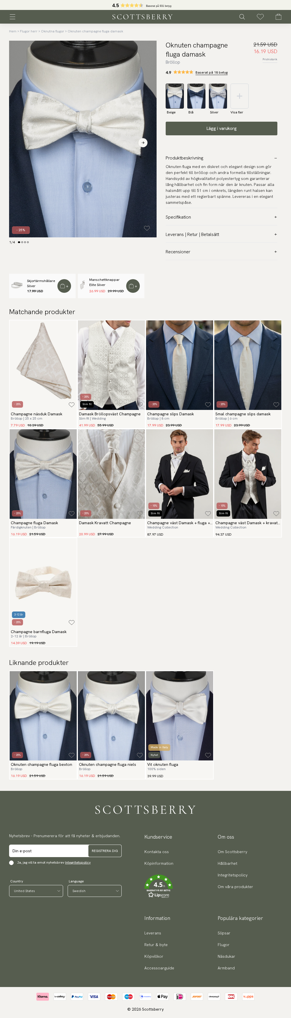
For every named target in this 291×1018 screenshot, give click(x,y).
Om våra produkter (235, 886)
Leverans (152, 933)
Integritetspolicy (78, 862)
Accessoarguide (159, 968)
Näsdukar (226, 956)
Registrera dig (105, 851)
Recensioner (178, 252)
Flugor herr (29, 31)
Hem (12, 31)
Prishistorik (270, 59)
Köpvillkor (153, 956)
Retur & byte (156, 944)
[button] (158, 886)
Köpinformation (158, 863)
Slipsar (224, 933)
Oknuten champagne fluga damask (95, 31)
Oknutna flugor (52, 31)
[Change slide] (19, 242)
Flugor (224, 944)
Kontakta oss (156, 851)
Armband (226, 968)
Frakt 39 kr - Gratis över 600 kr (145, 5)
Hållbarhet (227, 863)
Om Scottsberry (232, 851)
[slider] (145, 5)
